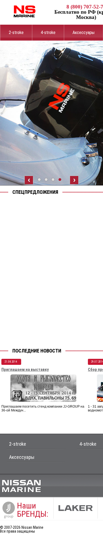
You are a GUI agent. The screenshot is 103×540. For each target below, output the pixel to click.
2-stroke (16, 32)
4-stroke (48, 32)
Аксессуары (83, 32)
